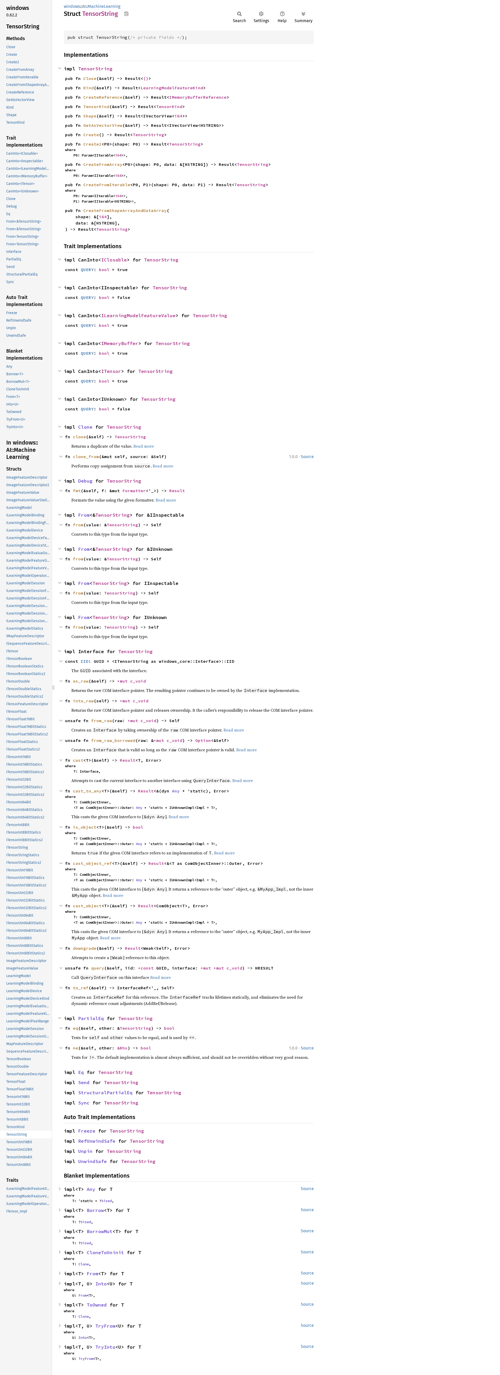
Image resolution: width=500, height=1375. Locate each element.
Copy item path (126, 13)
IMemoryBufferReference (198, 97)
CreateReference (102, 97)
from (78, 524)
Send (84, 1082)
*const (147, 968)
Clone (85, 427)
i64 (178, 115)
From (84, 515)
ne (75, 1048)
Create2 (92, 144)
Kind (88, 87)
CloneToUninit (105, 1252)
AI (84, 6)
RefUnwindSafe (96, 1141)
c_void (138, 681)
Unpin (85, 1151)
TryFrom (105, 1326)
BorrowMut (100, 1231)
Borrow (95, 1210)
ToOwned (97, 1305)
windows (72, 6)
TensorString (95, 69)
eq (75, 1028)
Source (307, 456)
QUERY (87, 269)
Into (101, 1284)
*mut (123, 681)
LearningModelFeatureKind (172, 87)
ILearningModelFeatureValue (138, 315)
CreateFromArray (102, 164)
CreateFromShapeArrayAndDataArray (125, 210)
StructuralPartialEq (105, 1093)
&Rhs (122, 1048)
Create (91, 134)
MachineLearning (104, 6)
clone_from (86, 456)
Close (89, 78)
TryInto (105, 1347)
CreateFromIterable (106, 184)
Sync (84, 1103)
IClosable (114, 260)
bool (104, 269)
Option (203, 740)
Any (176, 790)
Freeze (86, 1131)
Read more (143, 446)
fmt (77, 490)
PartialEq (91, 1018)
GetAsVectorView (102, 125)
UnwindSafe (92, 1161)
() (145, 78)
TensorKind (96, 106)
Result (177, 490)
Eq (81, 1072)
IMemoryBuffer (119, 343)
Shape (89, 115)
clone (79, 436)
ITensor (111, 371)
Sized (106, 1200)
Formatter (134, 490)
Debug (85, 481)
